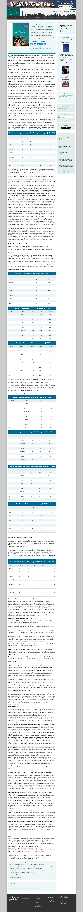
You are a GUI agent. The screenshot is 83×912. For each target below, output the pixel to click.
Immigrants (37, 901)
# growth (50, 311)
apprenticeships (36, 47)
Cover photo (12, 874)
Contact (65, 17)
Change (32, 507)
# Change (51, 507)
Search (66, 119)
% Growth (50, 136)
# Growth (40, 136)
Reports (23, 896)
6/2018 (22, 136)
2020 (49, 276)
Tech (35, 909)
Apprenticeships (21, 507)
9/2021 (31, 136)
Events (38, 17)
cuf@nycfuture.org (63, 901)
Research (30, 17)
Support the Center (51, 901)
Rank (12, 311)
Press (44, 17)
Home (16, 17)
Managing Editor (62, 108)
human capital (45, 48)
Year (12, 507)
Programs (41, 507)
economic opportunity (46, 47)
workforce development (35, 48)
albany (31, 50)
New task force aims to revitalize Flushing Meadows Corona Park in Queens (65, 152)
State (19, 276)
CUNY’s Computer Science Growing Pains (65, 155)
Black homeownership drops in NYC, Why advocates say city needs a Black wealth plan (65, 160)
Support (58, 17)
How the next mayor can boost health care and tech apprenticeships (23, 887)
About (23, 17)
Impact (51, 17)
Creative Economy (38, 908)
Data (22, 901)
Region (13, 136)
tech (50, 48)
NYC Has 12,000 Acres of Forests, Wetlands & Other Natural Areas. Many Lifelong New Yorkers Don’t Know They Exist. (65, 166)
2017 (35, 276)
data (35, 50)
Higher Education (38, 906)
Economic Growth (38, 896)
